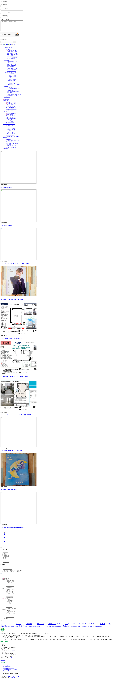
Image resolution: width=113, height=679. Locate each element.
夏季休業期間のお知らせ (6, 225)
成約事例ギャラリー (10, 589)
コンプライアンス (7, 665)
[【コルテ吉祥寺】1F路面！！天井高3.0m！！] (18, 334)
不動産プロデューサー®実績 (11, 608)
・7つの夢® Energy (9, 600)
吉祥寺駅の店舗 (6, 578)
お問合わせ (5, 618)
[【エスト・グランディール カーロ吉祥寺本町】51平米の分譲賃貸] (18, 411)
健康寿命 (14, 626)
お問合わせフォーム (10, 617)
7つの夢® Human (6, 557)
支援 (70, 626)
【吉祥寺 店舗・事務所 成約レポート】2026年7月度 (12, 570)
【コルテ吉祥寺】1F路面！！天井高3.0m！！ (11, 338)
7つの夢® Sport (6, 562)
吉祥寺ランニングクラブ (40, 626)
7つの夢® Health (6, 556)
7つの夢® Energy (6, 555)
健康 (10, 626)
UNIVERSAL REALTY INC (12, 676)
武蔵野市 (76, 626)
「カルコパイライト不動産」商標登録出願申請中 (12, 527)
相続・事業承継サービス (10, 593)
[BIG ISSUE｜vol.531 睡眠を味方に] (18, 485)
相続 (79, 626)
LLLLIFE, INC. (12, 677)
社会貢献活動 (8, 612)
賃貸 (95, 626)
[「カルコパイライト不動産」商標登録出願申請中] (18, 523)
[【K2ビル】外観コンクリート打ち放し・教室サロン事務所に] (18, 372)
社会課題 (83, 626)
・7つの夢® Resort (9, 603)
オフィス (40, 624)
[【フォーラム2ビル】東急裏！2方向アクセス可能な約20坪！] (18, 259)
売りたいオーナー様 (9, 592)
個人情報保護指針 (7, 666)
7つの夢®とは (9, 599)
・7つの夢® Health (9, 601)
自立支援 (92, 626)
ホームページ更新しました (8, 566)
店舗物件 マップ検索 (10, 580)
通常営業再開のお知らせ (6, 187)
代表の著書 (8, 614)
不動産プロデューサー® (7, 598)
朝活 (73, 626)
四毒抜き (58, 626)
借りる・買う (5, 579)
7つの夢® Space (6, 561)
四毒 (55, 626)
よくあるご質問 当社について (11, 611)
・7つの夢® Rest (9, 604)
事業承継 (7, 626)
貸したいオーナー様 (9, 591)
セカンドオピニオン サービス (11, 583)
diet (6, 623)
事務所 (3, 626)
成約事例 (67, 626)
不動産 (102, 624)
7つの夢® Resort (6, 558)
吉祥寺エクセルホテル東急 (29, 626)
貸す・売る (5, 588)
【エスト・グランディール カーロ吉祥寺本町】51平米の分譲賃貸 (16, 414)
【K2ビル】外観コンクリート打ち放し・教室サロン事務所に (15, 376)
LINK (13, 650)
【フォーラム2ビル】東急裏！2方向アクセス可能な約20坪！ (15, 263)
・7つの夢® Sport (9, 607)
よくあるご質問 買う (9, 587)
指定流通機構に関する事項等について (12, 669)
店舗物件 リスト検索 (10, 581)
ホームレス (71, 624)
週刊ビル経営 (99, 626)
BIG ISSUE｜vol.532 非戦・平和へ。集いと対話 (12, 299)
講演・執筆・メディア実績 (10, 613)
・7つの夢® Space (9, 606)
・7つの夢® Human (9, 602)
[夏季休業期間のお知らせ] (18, 221)
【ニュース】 (5, 552)
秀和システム (87, 626)
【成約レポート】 (6, 553)
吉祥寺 (21, 626)
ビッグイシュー (61, 624)
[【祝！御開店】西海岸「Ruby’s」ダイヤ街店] (18, 446)
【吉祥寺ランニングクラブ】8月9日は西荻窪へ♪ (11, 571)
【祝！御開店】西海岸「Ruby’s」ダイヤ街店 (11, 450)
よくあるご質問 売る (9, 597)
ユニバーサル (78, 624)
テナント (52, 624)
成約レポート (8, 590)
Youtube (29, 624)
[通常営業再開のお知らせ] (18, 183)
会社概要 (4, 609)
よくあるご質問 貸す (9, 596)
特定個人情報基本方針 (8, 668)
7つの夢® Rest (5, 559)
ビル (66, 624)
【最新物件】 (5, 554)
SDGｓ (18, 624)
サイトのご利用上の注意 (9, 670)
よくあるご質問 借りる (10, 586)
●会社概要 (3, 660)
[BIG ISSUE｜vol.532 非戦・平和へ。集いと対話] (18, 295)
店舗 (64, 626)
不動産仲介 (108, 624)
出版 (17, 626)
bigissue (3, 624)
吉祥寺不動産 (50, 626)
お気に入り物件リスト (10, 582)
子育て (61, 626)
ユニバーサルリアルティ (88, 624)
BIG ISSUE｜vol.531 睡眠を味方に (9, 489)
